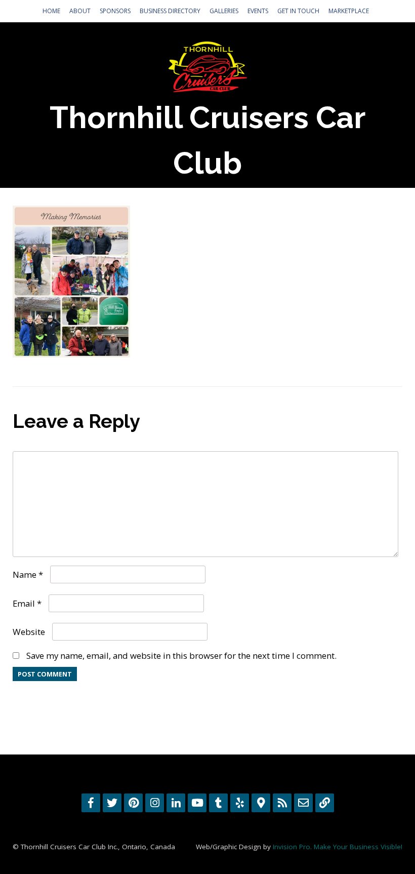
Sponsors (115, 11)
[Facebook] (90, 802)
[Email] (303, 802)
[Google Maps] (261, 802)
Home (51, 11)
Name (28, 574)
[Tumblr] (218, 802)
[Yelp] (239, 802)
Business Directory (170, 11)
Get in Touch (298, 11)
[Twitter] (112, 802)
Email (27, 603)
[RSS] (282, 802)
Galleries (224, 11)
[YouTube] (197, 802)
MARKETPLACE (348, 11)
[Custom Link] (324, 802)
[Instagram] (154, 802)
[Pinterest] (133, 802)
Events (257, 11)
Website (29, 632)
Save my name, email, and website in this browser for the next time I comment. (181, 655)
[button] (71, 281)
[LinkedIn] (176, 802)
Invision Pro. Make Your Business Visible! (337, 846)
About (80, 11)
